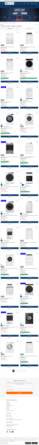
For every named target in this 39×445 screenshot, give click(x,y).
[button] (3, 3)
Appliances (8, 402)
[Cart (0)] (36, 3)
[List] (24, 3)
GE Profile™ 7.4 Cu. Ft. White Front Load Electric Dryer (8, 242)
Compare (10, 54)
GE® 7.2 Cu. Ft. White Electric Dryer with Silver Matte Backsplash (28, 242)
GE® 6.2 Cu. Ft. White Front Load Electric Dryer (7, 298)
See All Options (26, 71)
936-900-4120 (11, 418)
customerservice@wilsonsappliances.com (15, 419)
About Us (7, 409)
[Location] (28, 3)
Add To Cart (10, 52)
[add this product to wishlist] (17, 32)
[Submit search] (37, 6)
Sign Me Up (19, 392)
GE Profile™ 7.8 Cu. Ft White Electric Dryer (25, 298)
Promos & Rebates (9, 405)
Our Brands (8, 404)
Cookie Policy (12, 441)
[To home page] (9, 3)
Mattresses (8, 403)
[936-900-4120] (32, 3)
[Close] (37, 439)
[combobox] (29, 28)
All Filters (10, 28)
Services (7, 408)
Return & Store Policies (10, 410)
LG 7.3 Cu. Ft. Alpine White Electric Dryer (25, 186)
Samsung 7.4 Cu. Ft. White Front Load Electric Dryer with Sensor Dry (29, 215)
